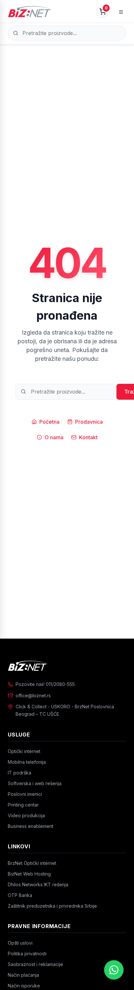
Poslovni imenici (25, 794)
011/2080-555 (60, 684)
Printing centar (23, 804)
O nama (54, 437)
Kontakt (88, 437)
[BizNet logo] (67, 665)
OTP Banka (20, 895)
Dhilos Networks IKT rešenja (38, 884)
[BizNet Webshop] (30, 11)
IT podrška (19, 772)
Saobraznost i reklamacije (35, 964)
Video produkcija (26, 815)
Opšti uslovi (20, 943)
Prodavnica (89, 421)
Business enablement (30, 826)
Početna (49, 421)
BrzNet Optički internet (32, 863)
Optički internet (24, 751)
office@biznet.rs (33, 695)
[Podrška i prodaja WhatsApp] (114, 970)
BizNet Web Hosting (29, 874)
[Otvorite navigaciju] (121, 11)
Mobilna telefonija (27, 762)
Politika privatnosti (27, 953)
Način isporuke (24, 985)
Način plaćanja (23, 975)
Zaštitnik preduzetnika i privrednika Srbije (52, 906)
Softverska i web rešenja (34, 783)
